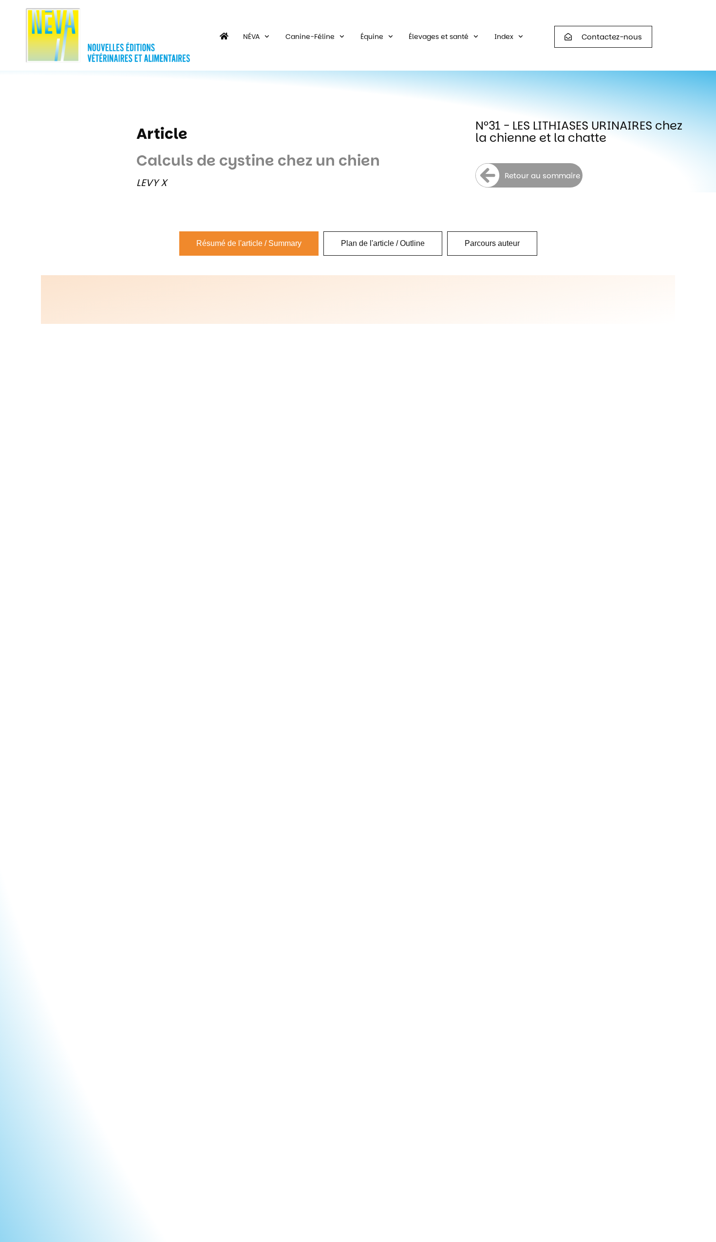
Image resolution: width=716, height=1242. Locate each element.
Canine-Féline (310, 36)
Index (503, 36)
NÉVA (251, 36)
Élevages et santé (439, 36)
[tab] (249, 243)
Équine (371, 36)
